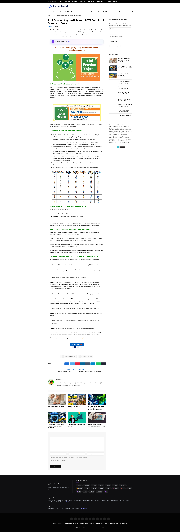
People (50, 12)
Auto (116, 12)
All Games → (84, 508)
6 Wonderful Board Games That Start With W (124, 94)
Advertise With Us (70, 523)
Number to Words (105, 500)
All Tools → (67, 501)
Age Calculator (51, 500)
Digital (105, 12)
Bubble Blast (51, 508)
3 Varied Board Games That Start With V (124, 100)
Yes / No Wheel (75, 508)
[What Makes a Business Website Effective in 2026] (113, 68)
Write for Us (123, 523)
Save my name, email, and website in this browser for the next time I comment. (69, 457)
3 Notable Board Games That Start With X (125, 87)
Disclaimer (83, 1)
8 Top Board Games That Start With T (123, 110)
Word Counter (60, 500)
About (61, 1)
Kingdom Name (59, 501)
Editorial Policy (101, 1)
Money (99, 12)
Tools (109, 1)
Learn (136, 12)
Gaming (110, 12)
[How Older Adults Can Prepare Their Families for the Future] (57, 399)
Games (115, 1)
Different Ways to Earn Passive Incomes (76, 425)
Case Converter (68, 500)
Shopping (100, 491)
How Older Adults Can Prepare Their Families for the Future (56, 407)
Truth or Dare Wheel (65, 508)
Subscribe (113, 32)
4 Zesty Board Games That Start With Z (124, 82)
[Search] (131, 1)
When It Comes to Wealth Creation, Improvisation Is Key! (96, 425)
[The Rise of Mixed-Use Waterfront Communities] (77, 399)
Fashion (121, 12)
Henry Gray (51, 26)
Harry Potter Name (124, 500)
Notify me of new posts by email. (59, 460)
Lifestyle (67, 12)
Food (72, 12)
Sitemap (104, 527)
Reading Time (86, 500)
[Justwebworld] (59, 6)
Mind (131, 12)
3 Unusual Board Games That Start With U (125, 105)
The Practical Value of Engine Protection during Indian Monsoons (56, 426)
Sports (55, 12)
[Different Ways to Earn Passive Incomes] (77, 417)
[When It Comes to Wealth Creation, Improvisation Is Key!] (97, 417)
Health (83, 12)
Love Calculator (77, 500)
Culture (61, 12)
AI (106, 491)
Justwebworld (88, 527)
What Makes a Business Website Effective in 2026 (125, 67)
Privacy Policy (91, 1)
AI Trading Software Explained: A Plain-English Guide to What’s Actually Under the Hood (96, 408)
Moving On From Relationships (66, 371)
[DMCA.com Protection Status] (121, 147)
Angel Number (114, 500)
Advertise (74, 1)
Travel (77, 12)
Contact (67, 1)
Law (86, 491)
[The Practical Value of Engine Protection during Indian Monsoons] (57, 417)
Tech (87, 12)
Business (93, 12)
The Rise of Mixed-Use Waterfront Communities (75, 407)
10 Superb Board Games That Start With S (124, 116)
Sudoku (57, 508)
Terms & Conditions (101, 523)
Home (126, 12)
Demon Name (51, 501)
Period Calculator (95, 500)
